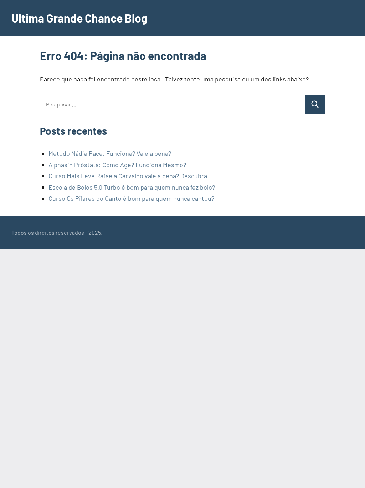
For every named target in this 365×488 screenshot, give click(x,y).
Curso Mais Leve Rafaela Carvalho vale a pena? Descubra (127, 176)
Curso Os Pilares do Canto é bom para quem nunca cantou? (131, 198)
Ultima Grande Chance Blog (79, 18)
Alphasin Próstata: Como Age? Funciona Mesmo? (117, 165)
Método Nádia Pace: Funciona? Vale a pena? (109, 153)
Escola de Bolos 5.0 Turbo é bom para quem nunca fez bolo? (131, 187)
